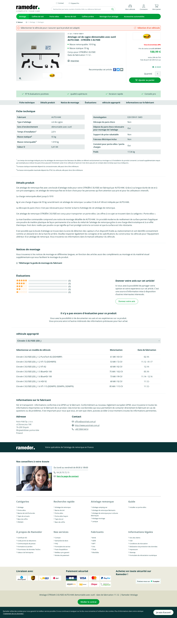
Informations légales (140, 532)
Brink (94, 538)
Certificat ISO (22, 538)
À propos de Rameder (29, 532)
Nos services (61, 532)
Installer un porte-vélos (138, 507)
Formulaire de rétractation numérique (143, 555)
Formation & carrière (25, 546)
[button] (144, 7)
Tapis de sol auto (24, 516)
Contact (58, 538)
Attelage (22, 16)
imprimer (75, 60)
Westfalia (95, 552)
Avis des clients (135, 538)
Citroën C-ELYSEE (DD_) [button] (29, 340)
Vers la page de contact (68, 476)
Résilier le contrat (88, 602)
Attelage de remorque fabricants (103, 510)
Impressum (134, 549)
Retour (20, 22)
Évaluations (90, 102)
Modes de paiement (62, 555)
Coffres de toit (38, 16)
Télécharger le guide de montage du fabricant (40, 263)
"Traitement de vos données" (13, 613)
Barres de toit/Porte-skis (26, 513)
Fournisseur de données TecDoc (29, 549)
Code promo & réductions (27, 541)
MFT (93, 543)
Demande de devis (61, 541)
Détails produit (47, 102)
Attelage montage (98, 518)
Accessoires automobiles (134, 16)
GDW (94, 541)
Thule (94, 549)
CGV (131, 541)
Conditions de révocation (139, 543)
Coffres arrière (88, 16)
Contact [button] (61, 3)
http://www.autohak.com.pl (87, 425)
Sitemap (132, 552)
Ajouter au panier (146, 80)
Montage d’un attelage (109, 16)
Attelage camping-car (99, 507)
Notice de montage (70, 102)
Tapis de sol (59, 519)
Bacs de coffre (23, 519)
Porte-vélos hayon (61, 516)
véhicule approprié (111, 102)
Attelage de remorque (63, 507)
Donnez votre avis (126, 301)
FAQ (56, 543)
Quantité (148, 73)
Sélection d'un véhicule (148, 28)
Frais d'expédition (61, 549)
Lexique (95, 521)
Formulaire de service (62, 546)
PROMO (20, 522)
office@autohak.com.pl (85, 421)
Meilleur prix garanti (62, 552)
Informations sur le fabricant (140, 102)
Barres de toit (70, 16)
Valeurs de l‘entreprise (25, 552)
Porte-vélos (54, 16)
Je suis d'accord (163, 612)
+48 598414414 (81, 429)
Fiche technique (27, 102)
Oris (93, 546)
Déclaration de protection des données (143, 546)
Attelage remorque (102, 501)
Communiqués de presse (26, 543)
